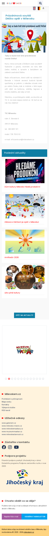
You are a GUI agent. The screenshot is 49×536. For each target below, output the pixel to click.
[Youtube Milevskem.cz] (16, 447)
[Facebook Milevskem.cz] (4, 447)
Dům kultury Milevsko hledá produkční (22, 186)
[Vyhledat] (40, 3)
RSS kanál (6, 410)
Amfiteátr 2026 (12, 257)
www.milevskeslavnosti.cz (12, 434)
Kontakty (5, 405)
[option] (24, 38)
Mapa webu (6, 402)
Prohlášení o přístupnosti (12, 399)
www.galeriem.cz (9, 423)
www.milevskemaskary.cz (12, 429)
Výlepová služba (8, 407)
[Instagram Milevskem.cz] (10, 447)
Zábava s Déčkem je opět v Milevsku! (22, 222)
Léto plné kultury (12, 292)
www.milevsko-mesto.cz (12, 426)
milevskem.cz (29, 532)
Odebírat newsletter (34, 516)
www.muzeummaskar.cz (12, 432)
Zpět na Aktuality (24, 315)
